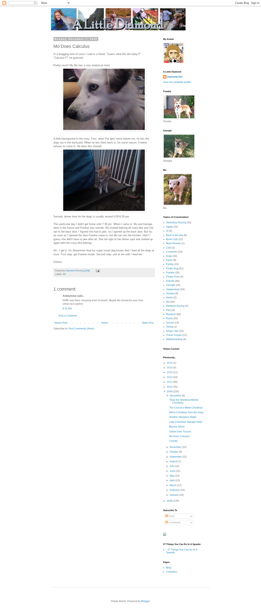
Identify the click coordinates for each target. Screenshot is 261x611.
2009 (170, 391)
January (174, 495)
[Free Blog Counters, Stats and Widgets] (164, 535)
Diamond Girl (174, 76)
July (172, 466)
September (176, 456)
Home (104, 322)
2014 (170, 367)
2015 (170, 362)
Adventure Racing (176, 222)
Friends (170, 281)
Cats (168, 247)
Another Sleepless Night (182, 417)
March (173, 485)
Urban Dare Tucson (180, 431)
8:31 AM (67, 308)
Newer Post (60, 322)
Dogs (169, 256)
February (175, 490)
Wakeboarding (174, 339)
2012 (170, 377)
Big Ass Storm (177, 426)
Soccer (170, 322)
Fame (169, 260)
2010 (170, 386)
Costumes (171, 251)
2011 (170, 381)
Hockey (170, 293)
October (174, 451)
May (172, 475)
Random (171, 314)
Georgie (170, 285)
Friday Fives (173, 276)
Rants (169, 318)
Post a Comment (68, 315)
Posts (171, 516)
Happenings (173, 289)
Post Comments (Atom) (81, 328)
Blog (168, 567)
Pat (168, 310)
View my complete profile (177, 82)
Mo (64, 274)
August (174, 461)
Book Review (173, 243)
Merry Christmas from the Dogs (186, 412)
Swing (169, 326)
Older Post (148, 322)
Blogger (145, 601)
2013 (170, 372)
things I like (172, 331)
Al (167, 230)
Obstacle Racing (175, 305)
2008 (170, 500)
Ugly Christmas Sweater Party (185, 422)
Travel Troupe (174, 335)
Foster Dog (172, 268)
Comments (174, 522)
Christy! (173, 441)
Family (170, 264)
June (173, 471)
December (176, 395)
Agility (169, 226)
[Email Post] (97, 270)
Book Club (172, 239)
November (176, 447)
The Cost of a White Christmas (186, 407)
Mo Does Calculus (179, 436)
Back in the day (174, 235)
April (172, 480)
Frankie (170, 272)
